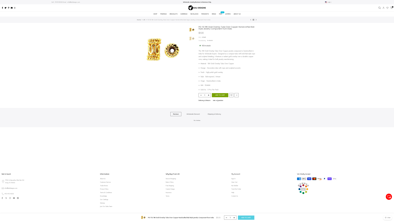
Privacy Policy (104, 189)
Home (139, 20)
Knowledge (103, 196)
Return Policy (170, 182)
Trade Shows (104, 186)
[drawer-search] (380, 8)
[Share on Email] (12, 8)
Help (232, 192)
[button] (231, 95)
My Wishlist (234, 186)
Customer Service (105, 182)
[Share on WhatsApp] (15, 8)
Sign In (233, 179)
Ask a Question (218, 100)
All (144, 20)
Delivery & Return (204, 100)
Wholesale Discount (193, 114)
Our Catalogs (104, 199)
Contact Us (234, 196)
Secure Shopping (171, 179)
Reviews (176, 114)
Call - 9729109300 (57, 2)
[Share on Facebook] (2, 8)
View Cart (234, 182)
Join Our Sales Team (106, 206)
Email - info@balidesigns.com (71, 2)
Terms (167, 196)
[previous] (141, 51)
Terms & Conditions (106, 192)
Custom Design (170, 189)
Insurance (168, 192)
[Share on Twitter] (5, 8)
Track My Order (236, 189)
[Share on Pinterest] (9, 8)
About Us (102, 179)
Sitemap (102, 203)
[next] (183, 51)
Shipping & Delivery (214, 114)
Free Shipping (170, 186)
